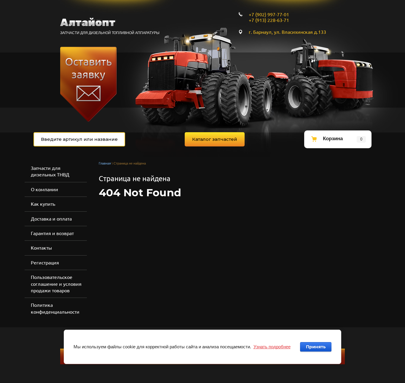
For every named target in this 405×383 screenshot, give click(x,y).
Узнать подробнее (272, 346)
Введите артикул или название (79, 139)
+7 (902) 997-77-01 (269, 14)
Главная (105, 163)
